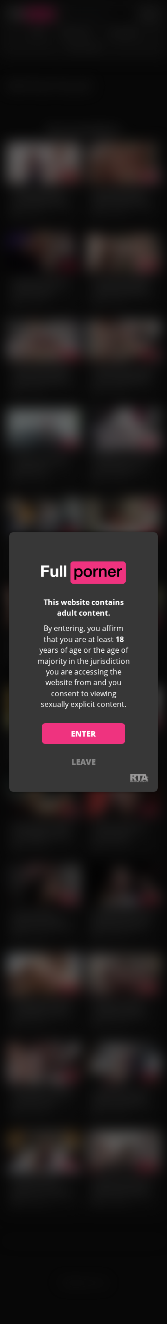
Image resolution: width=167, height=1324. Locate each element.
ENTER (83, 733)
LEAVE (83, 762)
